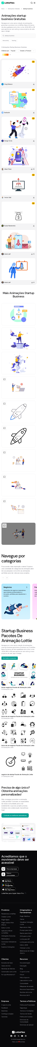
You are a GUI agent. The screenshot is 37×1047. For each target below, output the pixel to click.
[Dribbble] (26, 1036)
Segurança (23, 1008)
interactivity (6, 40)
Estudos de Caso (7, 963)
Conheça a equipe (7, 1014)
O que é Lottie (24, 972)
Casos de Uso (6, 966)
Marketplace (5, 939)
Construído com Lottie (8, 972)
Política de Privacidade (27, 1005)
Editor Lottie (5, 928)
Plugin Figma (5, 920)
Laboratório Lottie (26, 980)
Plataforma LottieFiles (8, 914)
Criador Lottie (6, 917)
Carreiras (4, 1017)
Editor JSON (24, 945)
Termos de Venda (26, 1014)
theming (14, 40)
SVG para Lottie (25, 936)
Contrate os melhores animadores (15, 815)
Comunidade (24, 983)
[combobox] (14, 50)
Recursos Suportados (27, 989)
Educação (23, 966)
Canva (22, 919)
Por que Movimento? (8, 975)
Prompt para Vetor (26, 930)
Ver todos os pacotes (9, 658)
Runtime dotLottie (26, 992)
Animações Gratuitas (8, 936)
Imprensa (4, 1011)
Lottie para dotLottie (27, 942)
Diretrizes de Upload (26, 1025)
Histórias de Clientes (8, 969)
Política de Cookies (26, 1017)
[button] (18, 36)
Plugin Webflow (25, 916)
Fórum (22, 975)
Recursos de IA (25, 995)
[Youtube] (22, 1036)
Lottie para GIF (25, 939)
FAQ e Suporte (24, 977)
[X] (18, 1036)
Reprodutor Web (25, 927)
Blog (21, 969)
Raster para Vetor (26, 933)
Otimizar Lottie (25, 948)
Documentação (25, 963)
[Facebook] (11, 1036)
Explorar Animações (8, 947)
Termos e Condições (26, 1011)
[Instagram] (15, 1036)
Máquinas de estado (26, 986)
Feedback (4, 1008)
